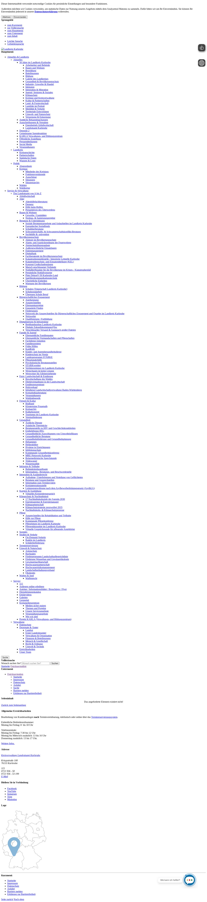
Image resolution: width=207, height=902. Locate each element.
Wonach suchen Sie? (11, 663)
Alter (21, 199)
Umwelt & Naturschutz (30, 548)
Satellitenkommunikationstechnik (41, 278)
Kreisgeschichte (27, 152)
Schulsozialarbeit (33, 291)
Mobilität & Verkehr (35, 109)
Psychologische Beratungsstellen (41, 362)
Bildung (29, 76)
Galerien (23, 597)
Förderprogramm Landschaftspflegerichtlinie (46, 556)
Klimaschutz (31, 95)
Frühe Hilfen (31, 346)
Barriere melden (21, 690)
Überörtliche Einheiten (36, 280)
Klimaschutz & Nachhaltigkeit (33, 496)
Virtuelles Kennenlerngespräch (40, 493)
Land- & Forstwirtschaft (36, 103)
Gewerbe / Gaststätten (36, 215)
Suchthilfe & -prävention (37, 234)
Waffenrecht (31, 578)
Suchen (55, 663)
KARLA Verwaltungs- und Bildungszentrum (40, 136)
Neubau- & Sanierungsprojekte (40, 218)
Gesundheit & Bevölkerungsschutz (42, 81)
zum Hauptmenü (15, 30)
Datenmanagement (34, 250)
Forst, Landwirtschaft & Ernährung (36, 376)
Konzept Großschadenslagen (39, 264)
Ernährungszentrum (34, 384)
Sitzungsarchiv (32, 182)
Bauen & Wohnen (28, 212)
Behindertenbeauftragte (36, 469)
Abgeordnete (25, 166)
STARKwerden (33, 365)
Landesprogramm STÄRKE (39, 357)
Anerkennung (32, 300)
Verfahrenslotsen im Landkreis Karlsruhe (45, 368)
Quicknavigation (18, 666)
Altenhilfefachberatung (36, 201)
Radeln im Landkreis (35, 540)
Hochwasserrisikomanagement (40, 567)
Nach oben (19, 899)
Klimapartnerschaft (34, 504)
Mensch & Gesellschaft (36, 641)
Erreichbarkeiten (27, 649)
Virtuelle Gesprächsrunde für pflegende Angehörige (50, 529)
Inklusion (29, 87)
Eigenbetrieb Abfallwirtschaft (39, 125)
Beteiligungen (32, 73)
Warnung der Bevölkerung (38, 283)
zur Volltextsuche (15, 28)
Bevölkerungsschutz (29, 237)
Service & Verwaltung (17, 190)
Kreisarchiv (31, 409)
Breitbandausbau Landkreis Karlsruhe (43, 324)
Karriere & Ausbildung (30, 491)
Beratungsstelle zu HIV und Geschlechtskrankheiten (50, 428)
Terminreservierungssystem (104, 717)
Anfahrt (17, 685)
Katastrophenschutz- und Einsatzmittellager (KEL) (49, 261)
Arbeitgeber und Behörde (37, 65)
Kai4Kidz (30, 349)
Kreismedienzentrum (29, 603)
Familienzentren (33, 343)
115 (21, 583)
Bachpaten (30, 553)
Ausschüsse (31, 177)
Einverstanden (20, 17)
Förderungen (31, 311)
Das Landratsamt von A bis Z (27, 193)
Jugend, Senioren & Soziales (39, 92)
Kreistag (23, 169)
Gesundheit (24, 420)
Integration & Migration (36, 89)
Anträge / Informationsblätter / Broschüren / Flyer (43, 589)
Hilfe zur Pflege (33, 518)
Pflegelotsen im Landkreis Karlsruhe (42, 523)
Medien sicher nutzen (35, 605)
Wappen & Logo (27, 160)
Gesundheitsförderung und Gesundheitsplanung (48, 439)
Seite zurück (7, 899)
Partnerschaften (26, 155)
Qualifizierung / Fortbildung (38, 319)
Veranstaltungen (27, 147)
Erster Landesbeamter (35, 633)
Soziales (23, 532)
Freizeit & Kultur (27, 401)
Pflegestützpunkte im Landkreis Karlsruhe (45, 526)
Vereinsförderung (33, 417)
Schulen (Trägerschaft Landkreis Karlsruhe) (46, 289)
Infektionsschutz (33, 450)
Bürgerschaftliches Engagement (34, 297)
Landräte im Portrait (35, 106)
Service (16, 581)
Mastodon (12, 799)
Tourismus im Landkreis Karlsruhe (42, 414)
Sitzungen (30, 179)
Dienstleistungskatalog (30, 592)
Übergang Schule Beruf (36, 294)
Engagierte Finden (34, 308)
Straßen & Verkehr (28, 534)
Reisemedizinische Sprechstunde (41, 458)
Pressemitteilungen (28, 141)
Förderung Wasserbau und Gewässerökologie (47, 559)
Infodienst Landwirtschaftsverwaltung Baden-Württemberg (53, 390)
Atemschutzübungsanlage (37, 245)
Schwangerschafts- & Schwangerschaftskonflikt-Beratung (53, 231)
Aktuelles (17, 59)
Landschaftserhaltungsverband (40, 570)
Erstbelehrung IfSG (34, 431)
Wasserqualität (32, 463)
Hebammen (31, 442)
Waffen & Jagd (26, 575)
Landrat (29, 630)
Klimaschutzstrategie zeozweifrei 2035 (43, 507)
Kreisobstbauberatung (35, 392)
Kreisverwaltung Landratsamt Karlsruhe (20, 755)
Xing (9, 796)
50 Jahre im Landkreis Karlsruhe (35, 62)
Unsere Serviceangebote (37, 611)
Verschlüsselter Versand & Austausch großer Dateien (50, 330)
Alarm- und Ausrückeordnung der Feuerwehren (48, 242)
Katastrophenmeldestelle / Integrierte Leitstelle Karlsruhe (52, 259)
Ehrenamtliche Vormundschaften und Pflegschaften (49, 338)
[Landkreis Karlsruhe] (12, 49)
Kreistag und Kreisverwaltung (39, 98)
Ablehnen (6, 17)
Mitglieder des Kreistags (37, 171)
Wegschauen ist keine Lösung (39, 371)
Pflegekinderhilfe (33, 360)
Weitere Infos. (8, 743)
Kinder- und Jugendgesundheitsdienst (43, 351)
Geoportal (24, 600)
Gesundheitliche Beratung (37, 436)
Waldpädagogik (32, 398)
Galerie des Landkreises (36, 78)
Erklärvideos (25, 594)
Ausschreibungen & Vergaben (33, 122)
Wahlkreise (24, 188)
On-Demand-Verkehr (35, 537)
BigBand (29, 403)
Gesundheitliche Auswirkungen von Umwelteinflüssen (51, 433)
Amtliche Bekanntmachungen (33, 119)
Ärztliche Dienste (33, 422)
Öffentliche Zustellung (30, 139)
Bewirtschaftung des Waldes (39, 379)
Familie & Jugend (27, 332)
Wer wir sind (31, 616)
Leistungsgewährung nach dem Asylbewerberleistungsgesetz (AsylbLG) (60, 488)
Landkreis (18, 149)
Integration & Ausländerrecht (33, 474)
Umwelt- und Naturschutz (37, 114)
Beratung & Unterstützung (32, 220)
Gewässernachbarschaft (36, 562)
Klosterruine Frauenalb (36, 406)
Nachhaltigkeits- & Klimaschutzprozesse (44, 510)
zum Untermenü (15, 33)
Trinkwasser (31, 461)
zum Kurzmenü (14, 25)
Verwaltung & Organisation (38, 635)
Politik (16, 163)
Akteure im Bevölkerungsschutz (40, 240)
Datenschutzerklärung (46, 11)
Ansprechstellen (33, 302)
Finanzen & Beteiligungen (38, 638)
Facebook (12, 788)
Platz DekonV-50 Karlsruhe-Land (41, 275)
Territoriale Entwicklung (37, 111)
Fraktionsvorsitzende (35, 174)
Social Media (25, 144)
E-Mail (4, 776)
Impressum (18, 679)
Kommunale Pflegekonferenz (39, 521)
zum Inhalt (12, 36)
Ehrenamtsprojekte (34, 305)
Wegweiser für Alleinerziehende (40, 373)
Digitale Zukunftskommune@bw (41, 327)
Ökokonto (30, 573)
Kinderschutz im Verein (36, 354)
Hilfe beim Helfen (34, 207)
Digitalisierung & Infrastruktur (33, 321)
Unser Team (25, 652)
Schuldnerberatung (34, 229)
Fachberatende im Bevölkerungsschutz (43, 256)
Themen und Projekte (35, 608)
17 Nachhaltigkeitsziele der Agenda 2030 (45, 499)
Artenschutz (31, 551)
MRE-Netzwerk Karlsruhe (38, 455)
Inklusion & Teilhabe (29, 466)
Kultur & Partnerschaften (37, 100)
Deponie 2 (24, 130)
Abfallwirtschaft (27, 196)
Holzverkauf (31, 387)
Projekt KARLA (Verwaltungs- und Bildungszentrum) (45, 619)
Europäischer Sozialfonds (37, 226)
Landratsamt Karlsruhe (36, 128)
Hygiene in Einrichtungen (37, 447)
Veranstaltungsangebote (36, 614)
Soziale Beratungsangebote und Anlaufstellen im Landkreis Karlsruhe (58, 223)
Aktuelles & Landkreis (18, 57)
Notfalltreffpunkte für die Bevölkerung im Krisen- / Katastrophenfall (58, 270)
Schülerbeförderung (34, 543)
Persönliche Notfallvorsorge (38, 272)
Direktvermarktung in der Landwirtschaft (45, 381)
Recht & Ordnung (34, 644)
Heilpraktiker (31, 444)
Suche (16, 688)
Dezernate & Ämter (28, 627)
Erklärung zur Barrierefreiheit (27, 693)
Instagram (12, 794)
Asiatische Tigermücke (36, 425)
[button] (13, 705)
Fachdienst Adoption (35, 341)
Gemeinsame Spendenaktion (33, 133)
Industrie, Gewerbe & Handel (39, 84)
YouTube (11, 791)
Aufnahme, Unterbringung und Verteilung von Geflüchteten (54, 477)
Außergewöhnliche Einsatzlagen (41, 248)
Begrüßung (30, 70)
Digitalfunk (30, 253)
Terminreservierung (28, 545)
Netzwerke (30, 316)
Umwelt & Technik (34, 646)
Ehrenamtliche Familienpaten (39, 335)
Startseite (5, 666)
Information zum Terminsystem (40, 482)
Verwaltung (18, 622)
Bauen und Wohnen (35, 68)
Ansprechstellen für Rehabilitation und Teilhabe (48, 515)
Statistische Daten (27, 158)
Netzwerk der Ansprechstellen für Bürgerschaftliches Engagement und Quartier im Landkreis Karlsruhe (74, 313)
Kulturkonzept (32, 412)
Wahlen (23, 185)
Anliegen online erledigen (31, 586)
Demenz (29, 204)
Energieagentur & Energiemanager (42, 502)
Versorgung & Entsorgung (38, 117)
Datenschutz (25, 624)
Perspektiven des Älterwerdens (40, 210)
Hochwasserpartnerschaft (37, 564)
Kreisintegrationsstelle (36, 485)
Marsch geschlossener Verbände (40, 267)
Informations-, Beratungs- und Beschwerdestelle (48, 472)
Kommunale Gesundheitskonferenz (42, 452)
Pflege (22, 513)
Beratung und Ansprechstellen (39, 480)
